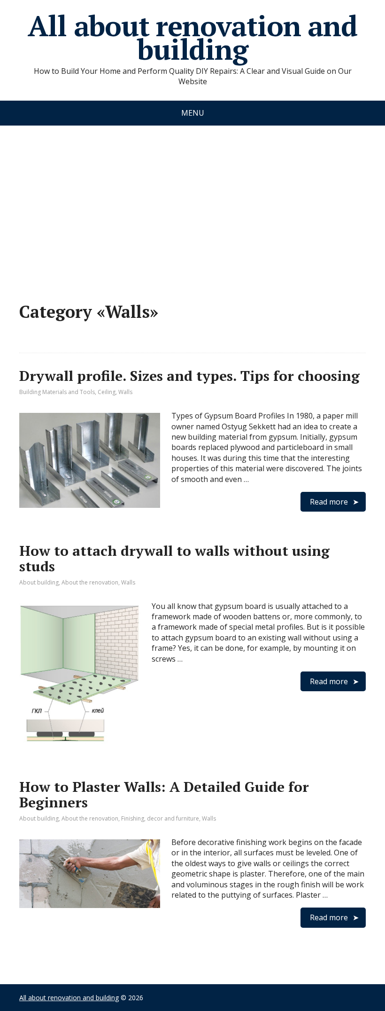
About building (39, 582)
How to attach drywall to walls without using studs (174, 558)
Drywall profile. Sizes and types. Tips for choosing (189, 375)
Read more (329, 502)
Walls (125, 392)
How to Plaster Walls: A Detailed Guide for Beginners (164, 794)
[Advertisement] (192, 204)
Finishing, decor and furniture (160, 818)
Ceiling (107, 392)
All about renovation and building (192, 37)
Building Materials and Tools (57, 392)
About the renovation (90, 582)
